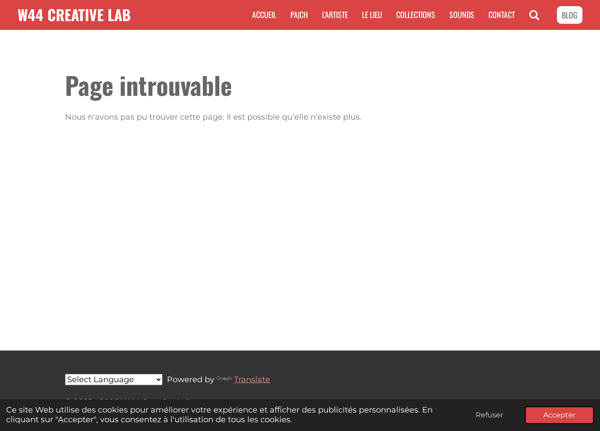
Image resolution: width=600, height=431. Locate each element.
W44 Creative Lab (74, 15)
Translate (252, 379)
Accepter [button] (559, 414)
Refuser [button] (489, 414)
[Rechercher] (534, 15)
